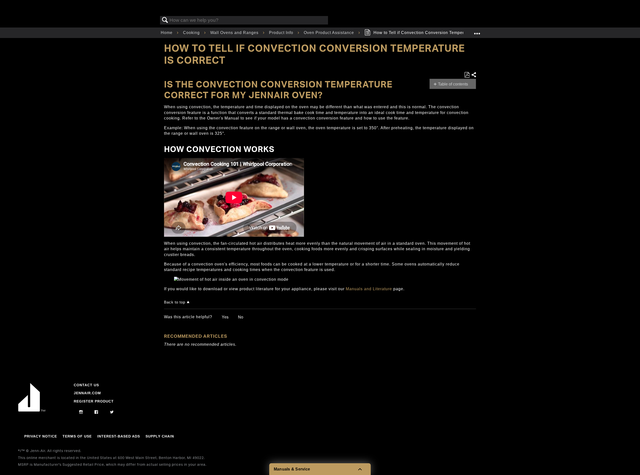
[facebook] (96, 412)
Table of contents (453, 84)
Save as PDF (467, 75)
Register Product (94, 401)
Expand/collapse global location (477, 31)
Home (167, 32)
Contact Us (86, 385)
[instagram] (81, 412)
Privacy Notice (40, 436)
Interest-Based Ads (118, 436)
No (240, 317)
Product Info (281, 32)
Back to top (174, 302)
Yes (225, 317)
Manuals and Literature (369, 289)
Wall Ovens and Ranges (235, 32)
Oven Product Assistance (329, 32)
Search (165, 20)
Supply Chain (160, 436)
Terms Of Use (77, 436)
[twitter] (111, 412)
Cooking (192, 32)
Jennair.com (87, 393)
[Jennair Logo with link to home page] (32, 410)
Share (473, 75)
